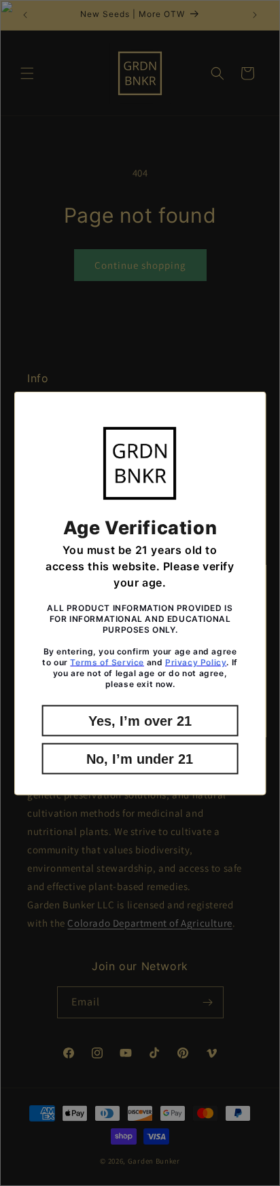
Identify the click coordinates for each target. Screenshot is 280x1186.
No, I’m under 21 (139, 758)
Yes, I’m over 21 (140, 720)
